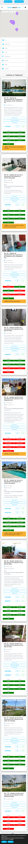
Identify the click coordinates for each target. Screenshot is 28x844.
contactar (15, 122)
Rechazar (10, 841)
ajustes (11, 839)
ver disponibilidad (15, 120)
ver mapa (15, 117)
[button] (17, 30)
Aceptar (4, 841)
